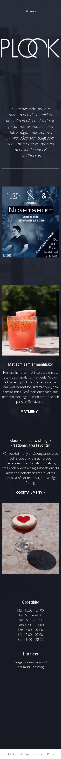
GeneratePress (45, 754)
